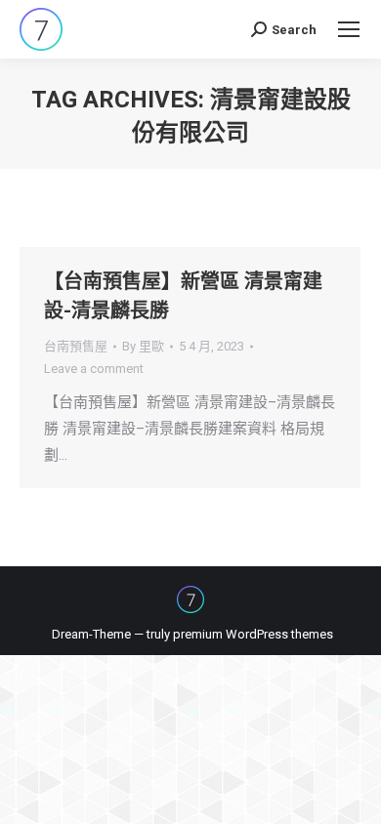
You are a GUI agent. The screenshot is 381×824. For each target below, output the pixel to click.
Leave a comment (94, 368)
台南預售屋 (75, 346)
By (143, 346)
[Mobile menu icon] (348, 29)
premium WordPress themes (253, 634)
